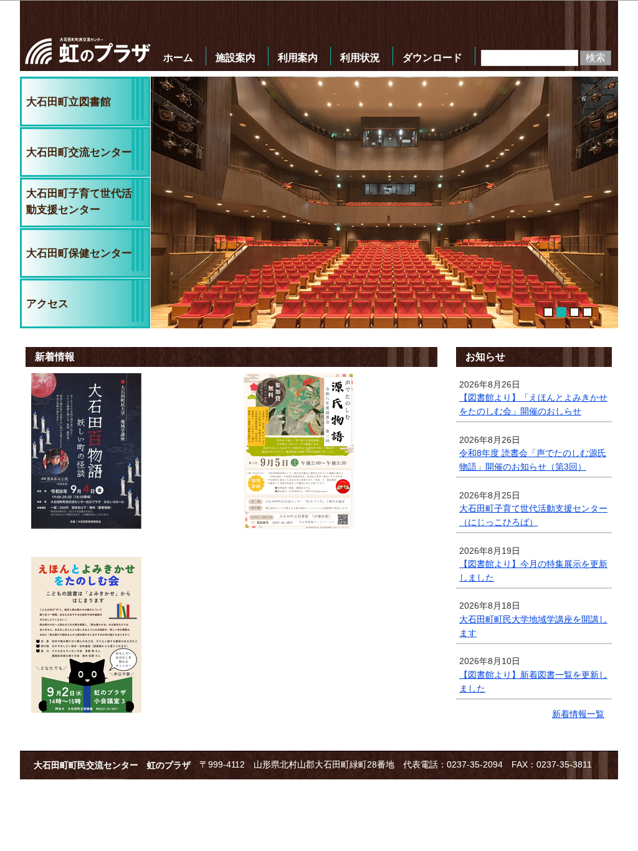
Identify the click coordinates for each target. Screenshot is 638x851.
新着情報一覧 (578, 714)
